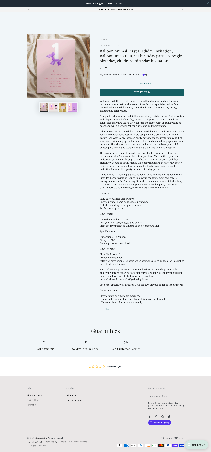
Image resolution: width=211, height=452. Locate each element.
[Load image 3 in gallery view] (63, 107)
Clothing (31, 404)
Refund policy (51, 442)
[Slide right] (182, 9)
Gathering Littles (109, 46)
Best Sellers (33, 400)
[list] (105, 346)
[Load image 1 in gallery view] (44, 107)
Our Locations (74, 400)
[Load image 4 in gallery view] (72, 107)
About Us (71, 395)
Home (102, 40)
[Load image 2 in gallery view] (53, 107)
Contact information (37, 446)
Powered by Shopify (35, 442)
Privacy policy (66, 442)
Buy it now (142, 92)
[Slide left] (29, 9)
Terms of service (81, 442)
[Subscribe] (182, 396)
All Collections (34, 395)
